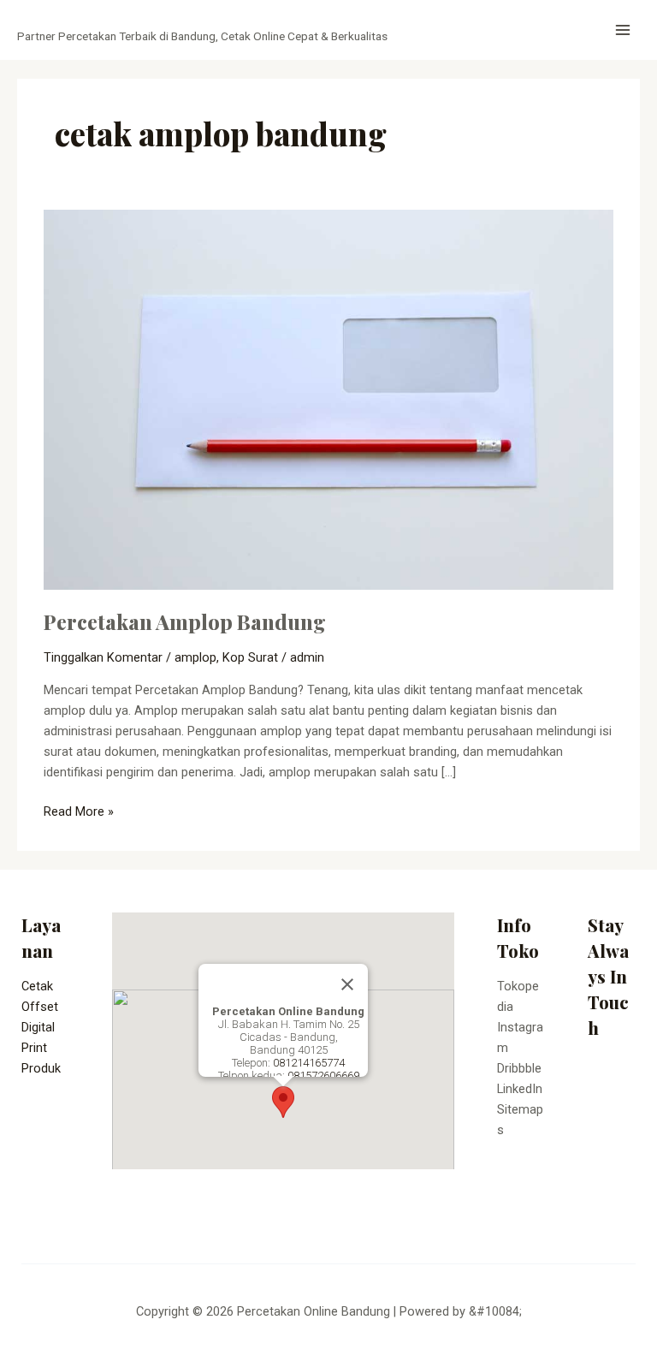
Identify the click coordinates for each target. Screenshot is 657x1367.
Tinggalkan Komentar (103, 657)
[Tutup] (347, 984)
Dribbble (519, 1068)
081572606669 (323, 1075)
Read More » (79, 810)
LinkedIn (519, 1089)
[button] (283, 1102)
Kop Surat (250, 657)
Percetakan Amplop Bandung (185, 621)
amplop (195, 657)
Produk (41, 1068)
